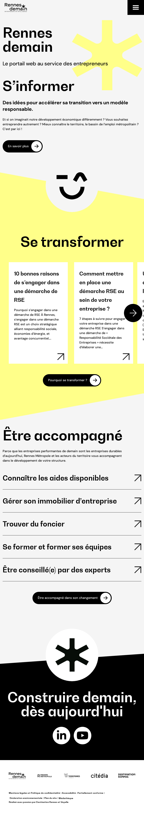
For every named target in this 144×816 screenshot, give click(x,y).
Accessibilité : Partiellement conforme (82, 793)
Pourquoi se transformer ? (67, 380)
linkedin (61, 735)
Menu (135, 7)
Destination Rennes (46, 802)
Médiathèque (66, 798)
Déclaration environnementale (26, 798)
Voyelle (64, 802)
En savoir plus (18, 146)
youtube (82, 735)
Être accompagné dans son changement (68, 598)
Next (133, 313)
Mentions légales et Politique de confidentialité (34, 793)
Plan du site (50, 798)
